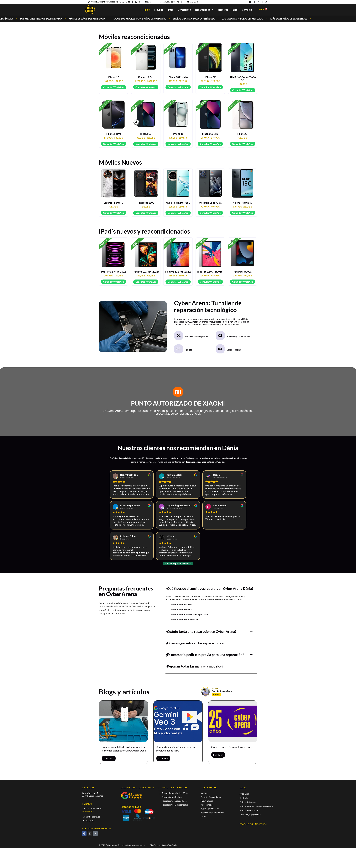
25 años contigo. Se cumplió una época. (232, 746)
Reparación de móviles (181, 604)
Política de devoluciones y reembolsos (256, 806)
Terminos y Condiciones (250, 814)
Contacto (247, 9)
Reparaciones (202, 9)
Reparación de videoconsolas (185, 619)
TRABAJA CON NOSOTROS (253, 824)
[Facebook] (84, 833)
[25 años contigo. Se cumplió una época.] (232, 721)
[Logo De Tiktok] (95, 833)
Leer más (109, 758)
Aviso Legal (244, 793)
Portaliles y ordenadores (238, 336)
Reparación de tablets (181, 609)
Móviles (158, 9)
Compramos (184, 9)
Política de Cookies (248, 802)
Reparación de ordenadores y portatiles (190, 614)
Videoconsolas (234, 349)
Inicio (147, 9)
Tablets (188, 349)
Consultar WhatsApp (113, 87)
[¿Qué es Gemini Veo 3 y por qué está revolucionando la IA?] (178, 721)
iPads (170, 9)
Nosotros (223, 9)
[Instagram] (90, 833)
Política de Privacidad (249, 810)
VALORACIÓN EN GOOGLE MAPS (137, 787)
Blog (235, 9)
